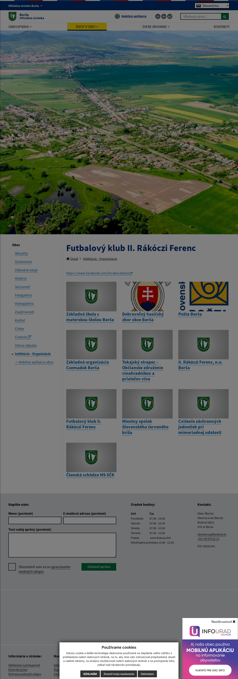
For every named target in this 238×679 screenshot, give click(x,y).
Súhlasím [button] (90, 673)
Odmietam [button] (147, 673)
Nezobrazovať (222, 621)
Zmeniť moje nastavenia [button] (119, 673)
